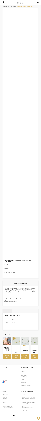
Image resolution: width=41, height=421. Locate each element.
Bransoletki (23, 334)
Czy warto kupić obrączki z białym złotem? (28, 398)
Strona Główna (5, 394)
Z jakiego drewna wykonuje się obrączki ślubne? (29, 402)
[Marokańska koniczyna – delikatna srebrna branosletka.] (34, 341)
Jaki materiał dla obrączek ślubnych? (27, 407)
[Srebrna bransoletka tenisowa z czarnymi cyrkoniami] (25, 341)
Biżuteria (4, 395)
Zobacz (7, 357)
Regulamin (4, 402)
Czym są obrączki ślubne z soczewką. (27, 403)
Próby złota (23, 394)
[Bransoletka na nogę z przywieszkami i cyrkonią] (7, 341)
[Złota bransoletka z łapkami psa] (16, 341)
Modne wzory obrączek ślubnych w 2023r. (28, 397)
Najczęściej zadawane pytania (7, 406)
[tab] (7, 311)
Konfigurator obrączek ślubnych (8, 407)
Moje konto (5, 398)
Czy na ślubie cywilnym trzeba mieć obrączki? (29, 395)
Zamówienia (5, 397)
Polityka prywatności (6, 403)
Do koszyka (7, 355)
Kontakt (4, 401)
